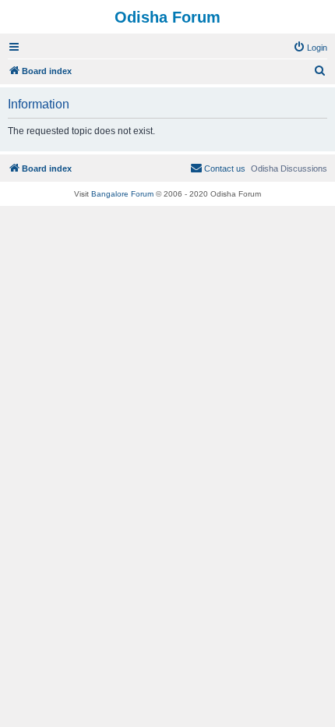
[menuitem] (310, 47)
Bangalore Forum (122, 194)
